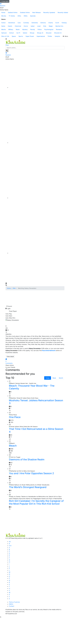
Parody (32, 29)
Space (14, 36)
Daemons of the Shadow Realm (26, 459)
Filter (7, 45)
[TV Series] (36, 198)
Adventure (11, 23)
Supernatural (41, 36)
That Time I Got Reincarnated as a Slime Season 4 (36, 430)
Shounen (48, 33)
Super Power (30, 36)
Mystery (25, 29)
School (11, 33)
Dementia (35, 23)
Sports (21, 36)
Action (3, 23)
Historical (18, 26)
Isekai (32, 26)
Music (18, 29)
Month (61, 378)
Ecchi (57, 23)
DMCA (11, 604)
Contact (11, 606)
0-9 (10, 546)
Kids (44, 26)
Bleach (13, 445)
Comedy (26, 23)
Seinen (25, 33)
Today (48, 378)
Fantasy (64, 23)
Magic (51, 26)
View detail (10, 356)
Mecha (3, 29)
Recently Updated (49, 12)
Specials (33, 16)
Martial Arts (59, 26)
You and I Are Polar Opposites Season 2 (31, 473)
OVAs (19, 16)
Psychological (48, 29)
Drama (50, 23)
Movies (3, 16)
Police (40, 29)
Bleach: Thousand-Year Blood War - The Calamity (31, 387)
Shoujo (32, 33)
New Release (36, 12)
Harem (10, 26)
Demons (43, 23)
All (10, 541)
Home (3, 12)
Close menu (5, 1)
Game (3, 26)
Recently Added (63, 12)
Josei (39, 26)
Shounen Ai (57, 33)
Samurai (4, 33)
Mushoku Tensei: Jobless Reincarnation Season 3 (36, 402)
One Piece (14, 417)
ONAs (25, 16)
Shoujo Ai (40, 33)
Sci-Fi (18, 33)
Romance (59, 29)
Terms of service (14, 602)
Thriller (50, 36)
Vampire (57, 36)
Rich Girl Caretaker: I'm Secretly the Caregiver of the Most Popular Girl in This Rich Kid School (36, 502)
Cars (19, 23)
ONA (14, 288)
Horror (26, 26)
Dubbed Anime (25, 12)
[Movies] (36, 142)
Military (10, 29)
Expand (10, 306)
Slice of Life (5, 36)
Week (54, 378)
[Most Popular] (36, 253)
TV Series (12, 16)
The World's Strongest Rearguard (27, 487)
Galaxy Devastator (17, 322)
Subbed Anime (12, 12)
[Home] (36, 87)
